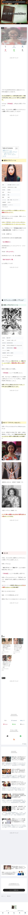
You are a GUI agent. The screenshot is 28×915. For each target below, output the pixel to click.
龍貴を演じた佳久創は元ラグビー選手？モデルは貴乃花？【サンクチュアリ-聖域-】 (18, 647)
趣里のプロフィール (7, 150)
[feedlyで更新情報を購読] (20, 736)
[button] (22, 50)
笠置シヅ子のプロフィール (9, 153)
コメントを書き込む (14, 890)
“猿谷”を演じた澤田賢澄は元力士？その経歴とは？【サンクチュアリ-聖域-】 (7, 664)
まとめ (4, 156)
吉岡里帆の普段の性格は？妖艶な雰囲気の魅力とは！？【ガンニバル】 (6, 647)
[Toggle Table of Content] (15, 148)
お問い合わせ (20, 910)
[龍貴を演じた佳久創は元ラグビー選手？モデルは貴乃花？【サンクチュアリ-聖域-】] (18, 641)
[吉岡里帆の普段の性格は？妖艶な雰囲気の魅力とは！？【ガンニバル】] (7, 641)
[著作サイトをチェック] (7, 736)
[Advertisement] (14, 73)
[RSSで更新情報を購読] (14, 739)
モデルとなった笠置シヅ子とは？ (10, 151)
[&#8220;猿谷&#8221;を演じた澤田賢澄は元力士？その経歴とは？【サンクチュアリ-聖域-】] (7, 658)
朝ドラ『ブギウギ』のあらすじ (10, 154)
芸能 (4, 677)
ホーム (7, 910)
